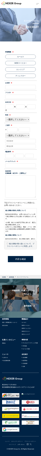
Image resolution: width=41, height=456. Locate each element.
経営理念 (25, 360)
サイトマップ (12, 444)
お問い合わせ (21, 444)
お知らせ (5, 357)
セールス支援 (26, 348)
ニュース (7, 441)
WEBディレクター (26, 328)
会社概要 (25, 357)
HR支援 (25, 346)
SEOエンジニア (26, 334)
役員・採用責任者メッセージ (9, 322)
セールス (24, 322)
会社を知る (5, 325)
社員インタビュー (9, 340)
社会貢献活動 (6, 360)
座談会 (4, 343)
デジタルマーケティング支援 (30, 343)
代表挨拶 (25, 363)
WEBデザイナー (26, 331)
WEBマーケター (26, 325)
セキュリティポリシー (17, 441)
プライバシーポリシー (30, 441)
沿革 (24, 366)
